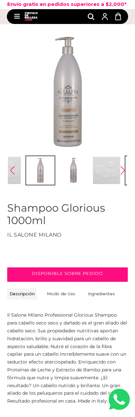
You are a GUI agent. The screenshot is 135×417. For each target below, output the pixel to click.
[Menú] (17, 16)
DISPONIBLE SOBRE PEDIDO (67, 273)
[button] (12, 170)
